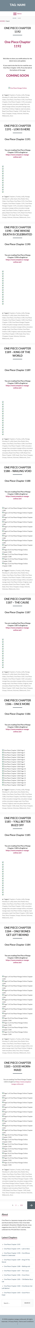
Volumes (26, 113)
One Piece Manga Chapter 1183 (22, 1179)
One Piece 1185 (19, 794)
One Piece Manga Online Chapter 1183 (15, 1183)
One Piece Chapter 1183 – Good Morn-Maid (17, 1066)
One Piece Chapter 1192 (16, 102)
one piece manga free (20, 104)
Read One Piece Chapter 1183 (16, 1190)
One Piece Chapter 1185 (16, 906)
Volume (19, 113)
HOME (2, 21)
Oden (4, 99)
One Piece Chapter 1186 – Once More (16, 1275)
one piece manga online (10, 208)
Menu (19, 14)
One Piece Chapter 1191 (16, 203)
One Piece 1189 (19, 443)
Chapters (12, 95)
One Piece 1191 (19, 201)
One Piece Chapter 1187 (16, 679)
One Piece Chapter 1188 (16, 577)
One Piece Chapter (12, 796)
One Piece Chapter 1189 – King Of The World (17, 352)
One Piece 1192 (19, 99)
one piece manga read (22, 106)
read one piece (25, 109)
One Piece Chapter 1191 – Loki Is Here (17, 1249)
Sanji (24, 111)
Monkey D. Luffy (7, 97)
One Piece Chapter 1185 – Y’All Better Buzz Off (17, 821)
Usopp (14, 113)
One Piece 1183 (19, 1174)
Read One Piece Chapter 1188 (19, 584)
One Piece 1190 (19, 318)
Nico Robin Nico (23, 97)
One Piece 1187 (19, 676)
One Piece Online (8, 109)
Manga (27, 95)
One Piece (10, 99)
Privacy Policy (13, 1321)
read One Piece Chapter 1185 (19, 913)
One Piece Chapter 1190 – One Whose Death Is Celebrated (17, 231)
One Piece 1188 (19, 575)
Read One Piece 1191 (13, 213)
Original (17, 109)
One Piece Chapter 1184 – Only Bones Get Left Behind (17, 931)
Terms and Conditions (26, 1321)
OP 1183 (30, 1186)
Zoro (11, 116)
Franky (18, 95)
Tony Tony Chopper (22, 215)
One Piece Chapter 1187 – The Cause (16, 1271)
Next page (31, 1205)
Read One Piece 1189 (16, 453)
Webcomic (5, 116)
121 (21, 1205)
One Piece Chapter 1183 (16, 1176)
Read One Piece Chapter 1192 (12, 111)
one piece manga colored (14, 324)
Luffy (22, 95)
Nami (15, 97)
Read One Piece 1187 (16, 686)
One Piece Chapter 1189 (16, 320)
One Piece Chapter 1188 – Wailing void (17, 1266)
